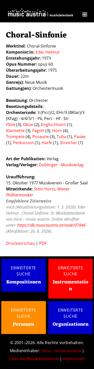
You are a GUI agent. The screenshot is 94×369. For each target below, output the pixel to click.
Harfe (47, 142)
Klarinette (15, 130)
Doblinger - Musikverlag (61, 165)
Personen (23, 324)
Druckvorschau (20, 243)
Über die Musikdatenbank (34, 358)
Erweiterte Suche (23, 271)
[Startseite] (40, 14)
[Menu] (84, 15)
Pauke (79, 136)
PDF (43, 243)
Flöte (10, 124)
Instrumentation (70, 285)
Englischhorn (53, 124)
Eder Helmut (47, 52)
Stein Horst (44, 189)
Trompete (15, 136)
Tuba (61, 136)
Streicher (68, 142)
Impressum (74, 358)
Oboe (28, 124)
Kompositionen (23, 282)
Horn (57, 130)
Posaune (40, 136)
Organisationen (70, 324)
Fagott (38, 130)
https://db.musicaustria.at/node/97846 (51, 225)
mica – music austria (61, 350)
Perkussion (23, 142)
